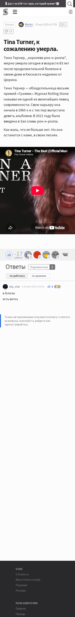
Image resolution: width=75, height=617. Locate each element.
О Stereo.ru (22, 574)
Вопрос (9, 24)
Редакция (21, 585)
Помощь (20, 614)
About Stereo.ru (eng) (28, 579)
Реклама (21, 590)
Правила (21, 608)
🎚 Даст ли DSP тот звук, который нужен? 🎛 (32, 3)
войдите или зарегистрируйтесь (27, 322)
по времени (39, 276)
